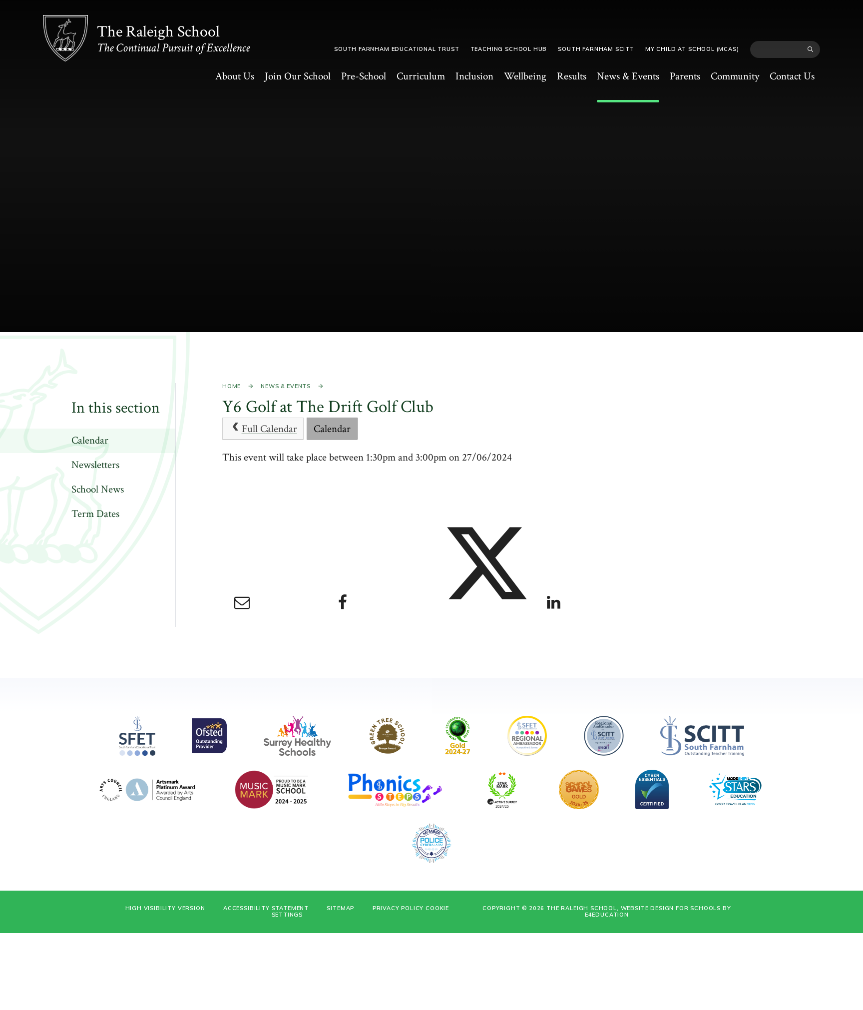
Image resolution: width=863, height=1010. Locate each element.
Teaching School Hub (508, 48)
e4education (607, 914)
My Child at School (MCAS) (692, 48)
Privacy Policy (398, 908)
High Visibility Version (165, 908)
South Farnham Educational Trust (396, 48)
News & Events (286, 386)
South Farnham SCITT (596, 48)
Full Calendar (269, 429)
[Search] (810, 49)
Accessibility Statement (266, 908)
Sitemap (340, 908)
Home (231, 386)
